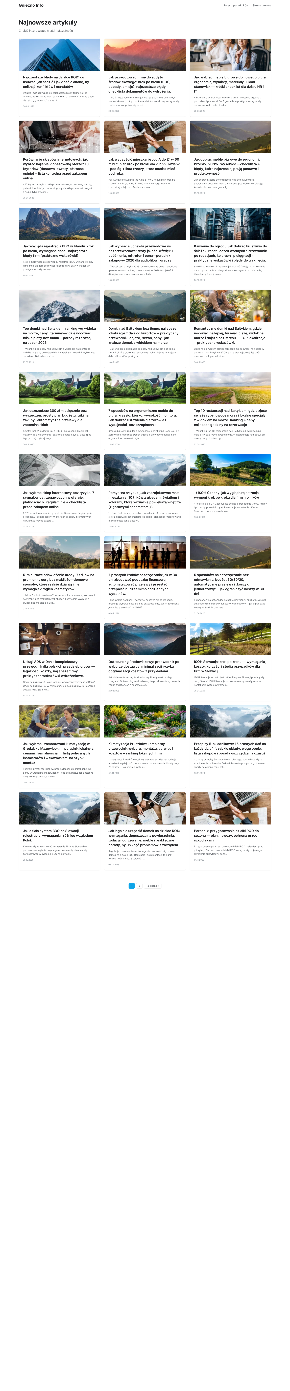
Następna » (153, 885)
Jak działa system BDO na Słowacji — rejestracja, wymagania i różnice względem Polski (58, 835)
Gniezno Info (31, 5)
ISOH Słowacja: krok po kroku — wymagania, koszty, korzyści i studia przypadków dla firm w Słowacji (230, 666)
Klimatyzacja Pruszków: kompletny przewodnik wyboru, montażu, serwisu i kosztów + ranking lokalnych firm (140, 748)
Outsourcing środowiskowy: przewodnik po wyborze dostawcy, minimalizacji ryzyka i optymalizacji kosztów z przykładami (143, 666)
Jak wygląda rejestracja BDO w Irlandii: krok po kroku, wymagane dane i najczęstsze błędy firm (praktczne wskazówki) (58, 251)
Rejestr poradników (236, 5)
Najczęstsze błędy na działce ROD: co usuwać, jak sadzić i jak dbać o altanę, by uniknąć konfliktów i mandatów (56, 82)
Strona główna (262, 5)
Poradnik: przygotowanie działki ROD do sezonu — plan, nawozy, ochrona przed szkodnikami (226, 835)
